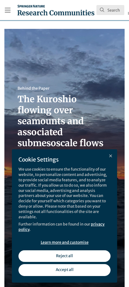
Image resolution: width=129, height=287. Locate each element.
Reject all (64, 255)
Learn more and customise (65, 242)
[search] (110, 10)
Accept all (65, 269)
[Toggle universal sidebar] (7, 10)
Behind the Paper (33, 88)
